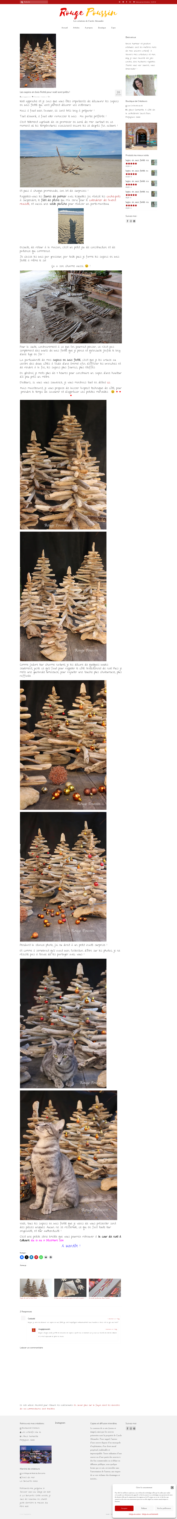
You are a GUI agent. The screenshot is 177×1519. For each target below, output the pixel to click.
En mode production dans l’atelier (99, 1298)
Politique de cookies (135, 1514)
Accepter (124, 1508)
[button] (172, 1487)
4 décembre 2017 (109, 1329)
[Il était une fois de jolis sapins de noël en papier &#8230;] (70, 1288)
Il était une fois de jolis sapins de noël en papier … (70, 1298)
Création (43, 97)
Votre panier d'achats (145, 2)
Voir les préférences (164, 1508)
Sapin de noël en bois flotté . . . (29, 1298)
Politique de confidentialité (150, 1514)
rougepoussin (26, 97)
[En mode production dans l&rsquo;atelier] (105, 1288)
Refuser (144, 1508)
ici (108, 382)
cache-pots (114, 196)
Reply (118, 1319)
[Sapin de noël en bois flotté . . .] (36, 1288)
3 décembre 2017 (112, 1319)
